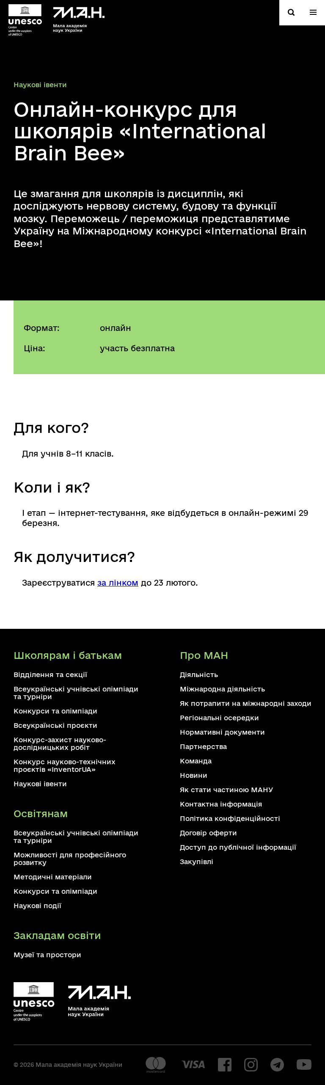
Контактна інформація (221, 804)
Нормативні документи (222, 732)
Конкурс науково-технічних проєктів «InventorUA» (65, 765)
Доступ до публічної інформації (238, 847)
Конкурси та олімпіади (55, 711)
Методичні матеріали (53, 877)
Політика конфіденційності (230, 818)
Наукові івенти (40, 784)
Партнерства (203, 746)
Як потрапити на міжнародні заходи (245, 703)
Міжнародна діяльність (222, 689)
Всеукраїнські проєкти (55, 725)
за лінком (117, 582)
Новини (193, 775)
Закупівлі (196, 861)
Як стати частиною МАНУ (226, 789)
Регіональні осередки (219, 717)
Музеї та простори (47, 954)
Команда (196, 761)
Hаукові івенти (40, 84)
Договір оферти (208, 833)
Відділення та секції (50, 674)
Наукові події (37, 905)
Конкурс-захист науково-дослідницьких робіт (60, 743)
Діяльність (199, 674)
